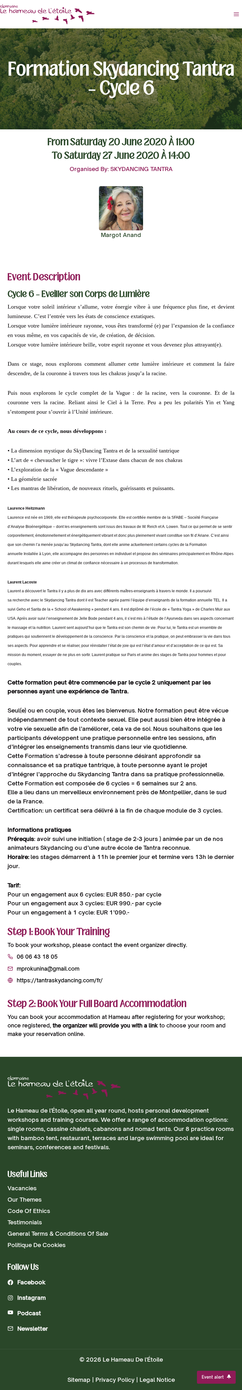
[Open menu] (236, 14)
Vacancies (22, 1188)
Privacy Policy (115, 1379)
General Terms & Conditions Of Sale (58, 1233)
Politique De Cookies (37, 1244)
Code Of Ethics (29, 1210)
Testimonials (25, 1222)
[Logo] (64, 1088)
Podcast (29, 1313)
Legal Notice (157, 1379)
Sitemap (78, 1379)
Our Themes (25, 1199)
